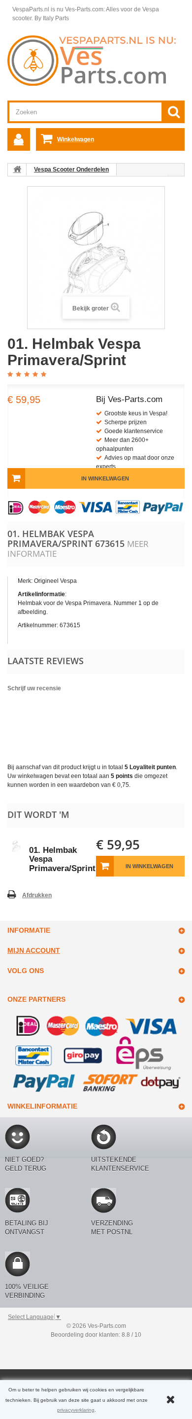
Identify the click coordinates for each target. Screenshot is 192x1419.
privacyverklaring (76, 1410)
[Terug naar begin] (17, 169)
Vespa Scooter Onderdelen (71, 169)
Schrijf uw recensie (34, 688)
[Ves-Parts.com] (96, 60)
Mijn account (33, 950)
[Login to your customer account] (18, 139)
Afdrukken (37, 895)
